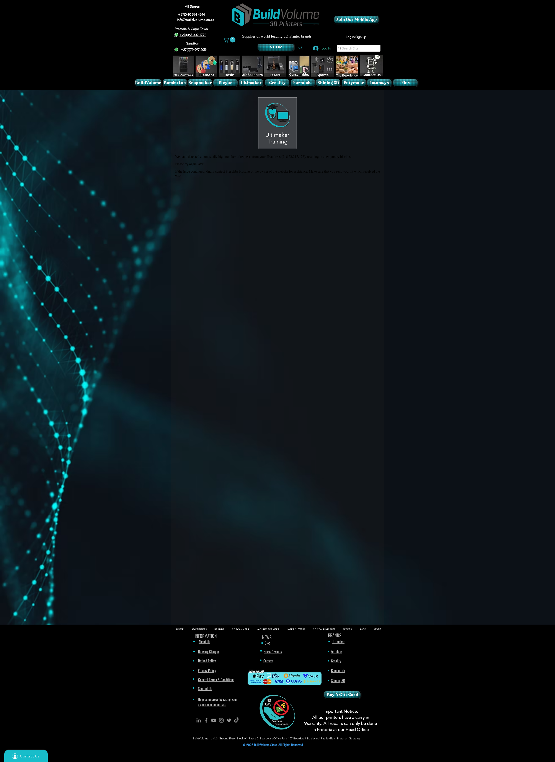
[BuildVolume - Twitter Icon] (229, 720)
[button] (230, 40)
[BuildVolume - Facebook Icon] (206, 720)
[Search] (300, 47)
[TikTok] (236, 720)
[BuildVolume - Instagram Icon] (221, 720)
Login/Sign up (356, 37)
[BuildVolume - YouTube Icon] (214, 720)
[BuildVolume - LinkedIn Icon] (199, 720)
